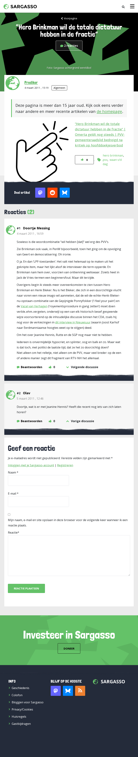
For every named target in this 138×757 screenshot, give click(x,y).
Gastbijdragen (21, 724)
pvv (105, 160)
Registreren (65, 465)
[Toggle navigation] (132, 6)
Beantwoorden (31, 367)
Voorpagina (70, 18)
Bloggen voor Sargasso (27, 702)
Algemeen (59, 87)
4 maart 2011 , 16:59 (30, 234)
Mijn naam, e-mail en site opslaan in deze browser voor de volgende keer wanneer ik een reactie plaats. (68, 522)
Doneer (69, 648)
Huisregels (19, 717)
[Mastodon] (56, 691)
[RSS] (80, 691)
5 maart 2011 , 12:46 (30, 399)
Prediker (31, 82)
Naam (12, 472)
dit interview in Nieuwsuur (73, 322)
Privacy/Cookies (22, 709)
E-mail (12, 493)
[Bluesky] (68, 691)
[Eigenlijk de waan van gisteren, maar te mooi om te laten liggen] (100, 159)
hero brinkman (113, 155)
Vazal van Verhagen (34, 306)
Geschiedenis (20, 688)
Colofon (17, 695)
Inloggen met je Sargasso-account (31, 465)
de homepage (109, 111)
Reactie (13, 532)
